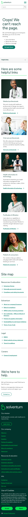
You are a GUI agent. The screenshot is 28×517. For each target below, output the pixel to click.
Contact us (4, 480)
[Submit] (25, 7)
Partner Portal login (6, 483)
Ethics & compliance (7, 448)
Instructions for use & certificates (10, 469)
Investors (3, 439)
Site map (3, 486)
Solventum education (7, 462)
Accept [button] (7, 508)
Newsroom (4, 451)
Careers (3, 436)
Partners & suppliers (7, 442)
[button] (8, 513)
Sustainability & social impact (9, 445)
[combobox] (14, 7)
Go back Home (9, 47)
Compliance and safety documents (11, 465)
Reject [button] (21, 508)
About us (3, 433)
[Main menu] (25, 2)
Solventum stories (6, 459)
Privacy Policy (5, 504)
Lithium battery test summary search (11, 472)
